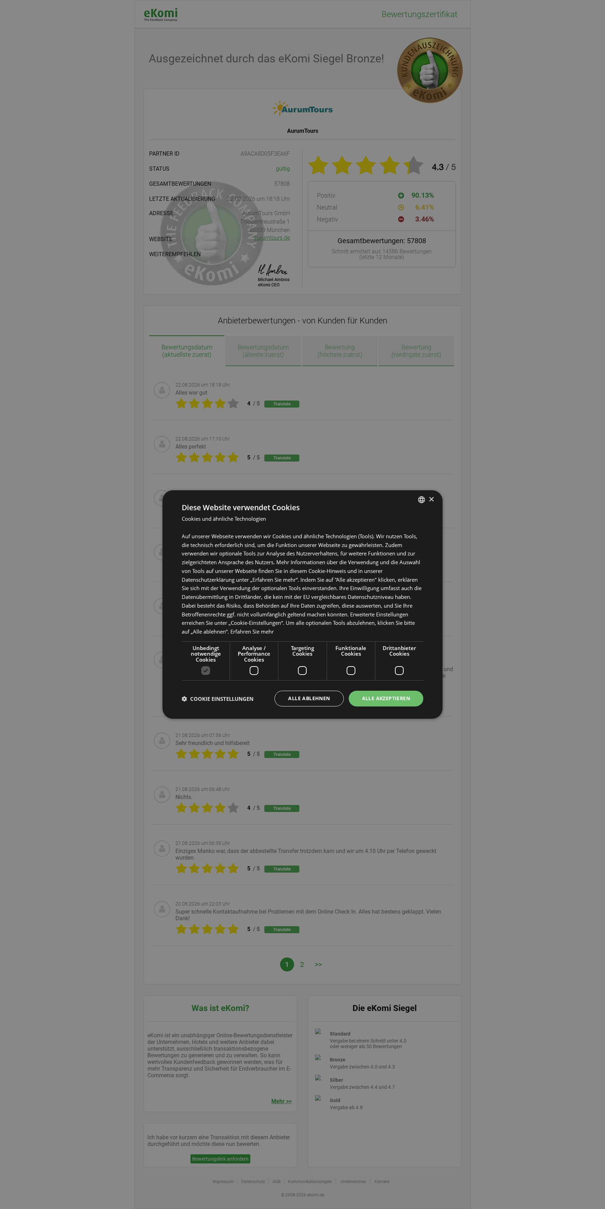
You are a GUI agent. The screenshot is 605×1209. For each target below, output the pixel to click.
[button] (217, 699)
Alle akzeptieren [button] (386, 698)
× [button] (431, 499)
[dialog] (302, 604)
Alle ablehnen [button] (309, 698)
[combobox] (421, 499)
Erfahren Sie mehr (252, 631)
